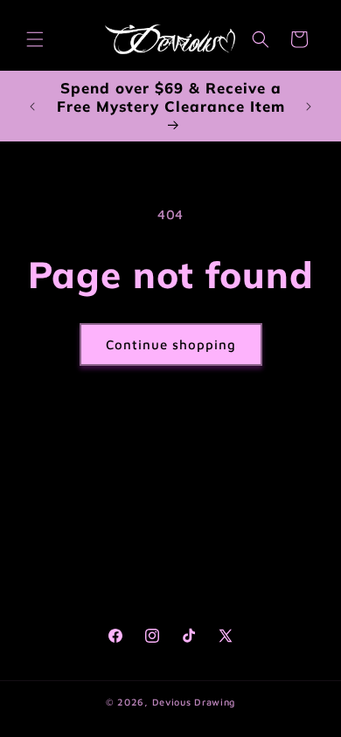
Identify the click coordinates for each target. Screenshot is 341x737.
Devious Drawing (194, 701)
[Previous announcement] (32, 106)
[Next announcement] (308, 106)
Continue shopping (171, 344)
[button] (35, 39)
